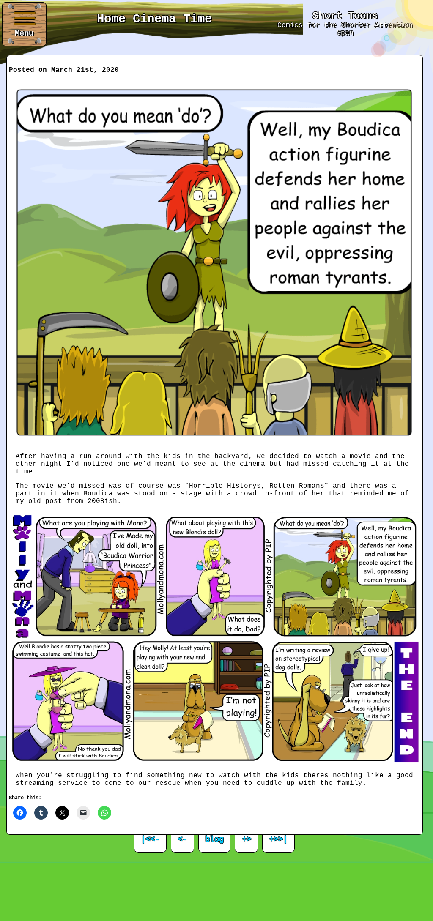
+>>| (278, 839)
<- (182, 839)
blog (214, 839)
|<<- (150, 839)
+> (246, 839)
